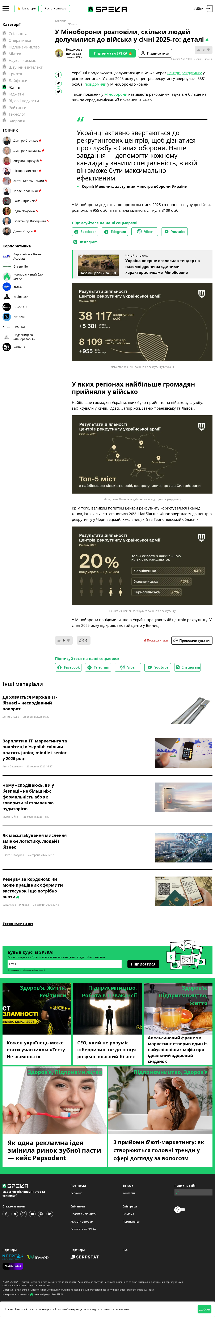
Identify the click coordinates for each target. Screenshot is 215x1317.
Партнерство (131, 1221)
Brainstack (20, 297)
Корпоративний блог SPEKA (28, 276)
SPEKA (14, 1281)
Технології (18, 114)
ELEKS (17, 287)
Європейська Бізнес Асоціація (27, 256)
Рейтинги (17, 107)
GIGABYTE (20, 307)
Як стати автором (55, 8)
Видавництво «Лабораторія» (24, 337)
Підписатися (158, 53)
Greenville (20, 266)
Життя (72, 24)
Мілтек (15, 53)
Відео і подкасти (24, 100)
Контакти (129, 1193)
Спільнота (18, 33)
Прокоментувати (194, 640)
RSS (125, 1250)
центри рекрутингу (184, 72)
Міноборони (115, 94)
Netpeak (19, 317)
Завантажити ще (18, 923)
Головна (61, 21)
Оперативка (20, 40)
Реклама (128, 1214)
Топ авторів (29, 8)
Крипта (15, 73)
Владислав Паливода (74, 51)
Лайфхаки (18, 80)
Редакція (76, 1193)
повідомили (95, 84)
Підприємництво (24, 47)
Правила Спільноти (83, 1214)
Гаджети (16, 94)
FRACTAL (19, 327)
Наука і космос (22, 60)
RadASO (19, 347)
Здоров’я (17, 120)
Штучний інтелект (26, 67)
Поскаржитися (157, 640)
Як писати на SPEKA (83, 1229)
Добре (204, 1309)
